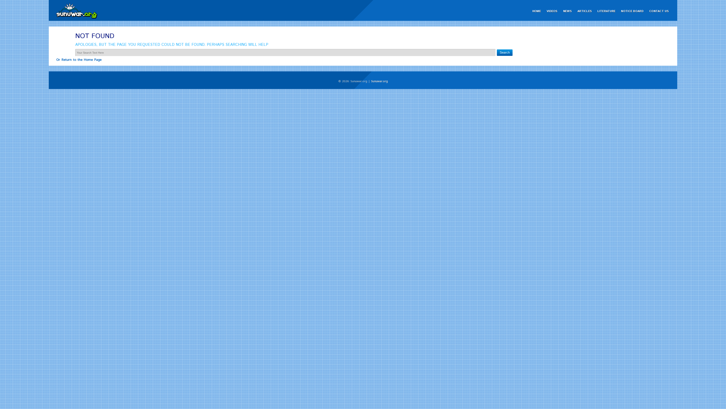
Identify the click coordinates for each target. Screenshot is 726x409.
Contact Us (659, 11)
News (567, 11)
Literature (606, 11)
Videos (552, 11)
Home (536, 11)
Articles (584, 11)
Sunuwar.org (379, 81)
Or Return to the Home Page (79, 59)
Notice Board (632, 11)
